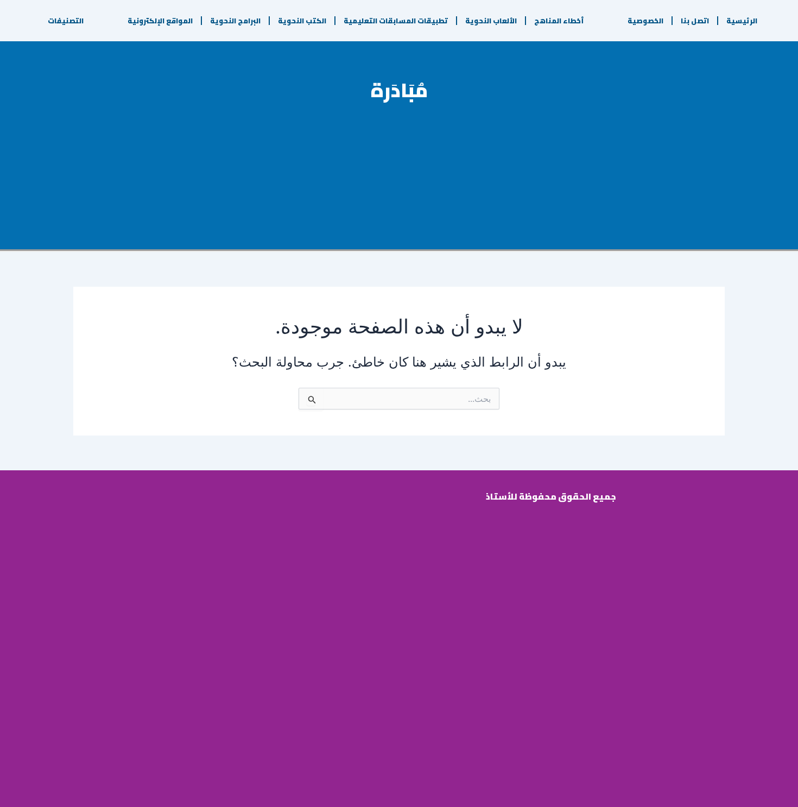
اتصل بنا (695, 20)
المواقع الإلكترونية (160, 20)
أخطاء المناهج (559, 20)
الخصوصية (645, 20)
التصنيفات (66, 20)
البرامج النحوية (235, 20)
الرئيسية (741, 20)
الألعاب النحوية (491, 20)
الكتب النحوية (302, 20)
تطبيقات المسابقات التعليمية (396, 20)
